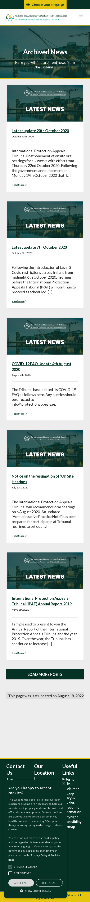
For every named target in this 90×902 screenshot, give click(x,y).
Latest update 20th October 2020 (40, 130)
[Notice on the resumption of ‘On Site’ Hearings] (45, 448)
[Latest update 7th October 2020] (45, 219)
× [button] (63, 783)
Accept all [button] (21, 882)
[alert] (35, 839)
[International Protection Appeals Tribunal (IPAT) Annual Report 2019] (45, 570)
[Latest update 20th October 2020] (45, 103)
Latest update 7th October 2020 (39, 247)
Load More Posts (45, 674)
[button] (35, 890)
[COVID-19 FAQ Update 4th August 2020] (45, 336)
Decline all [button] (49, 882)
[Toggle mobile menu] (81, 17)
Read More (18, 184)
